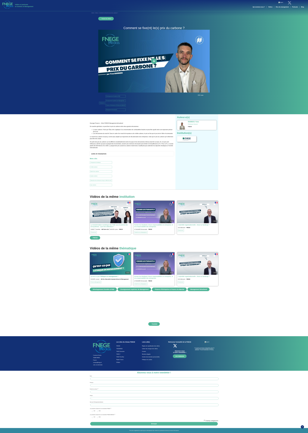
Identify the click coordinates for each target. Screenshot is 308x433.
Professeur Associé (193, 124)
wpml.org (142, 430)
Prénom (91, 382)
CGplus (118, 362)
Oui (94, 410)
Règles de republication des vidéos (151, 346)
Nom (91, 376)
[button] (132, 154)
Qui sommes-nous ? (259, 7)
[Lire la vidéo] (154, 61)
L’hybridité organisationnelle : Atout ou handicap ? (194, 225)
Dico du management (282, 7)
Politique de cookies (147, 359)
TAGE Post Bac (120, 356)
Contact (144, 351)
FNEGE (118, 346)
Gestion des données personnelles (151, 356)
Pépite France (119, 359)
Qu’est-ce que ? (105, 276)
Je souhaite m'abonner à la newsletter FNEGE (100, 408)
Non (100, 410)
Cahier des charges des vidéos (150, 348)
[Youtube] (298, 3)
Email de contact (94, 389)
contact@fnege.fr (97, 362)
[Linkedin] (294, 3)
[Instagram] (303, 3)
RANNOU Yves (193, 122)
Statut (91, 395)
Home (92, 12)
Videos (96, 12)
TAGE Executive (120, 351)
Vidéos (270, 7)
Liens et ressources (98, 154)
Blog (302, 7)
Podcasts (295, 7)
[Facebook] (285, 3)
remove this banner (174, 430)
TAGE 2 (118, 354)
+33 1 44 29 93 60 (97, 365)
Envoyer (154, 424)
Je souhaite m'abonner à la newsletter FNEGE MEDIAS (102, 414)
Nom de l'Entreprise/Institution (96, 402)
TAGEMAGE (119, 348)
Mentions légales (146, 354)
